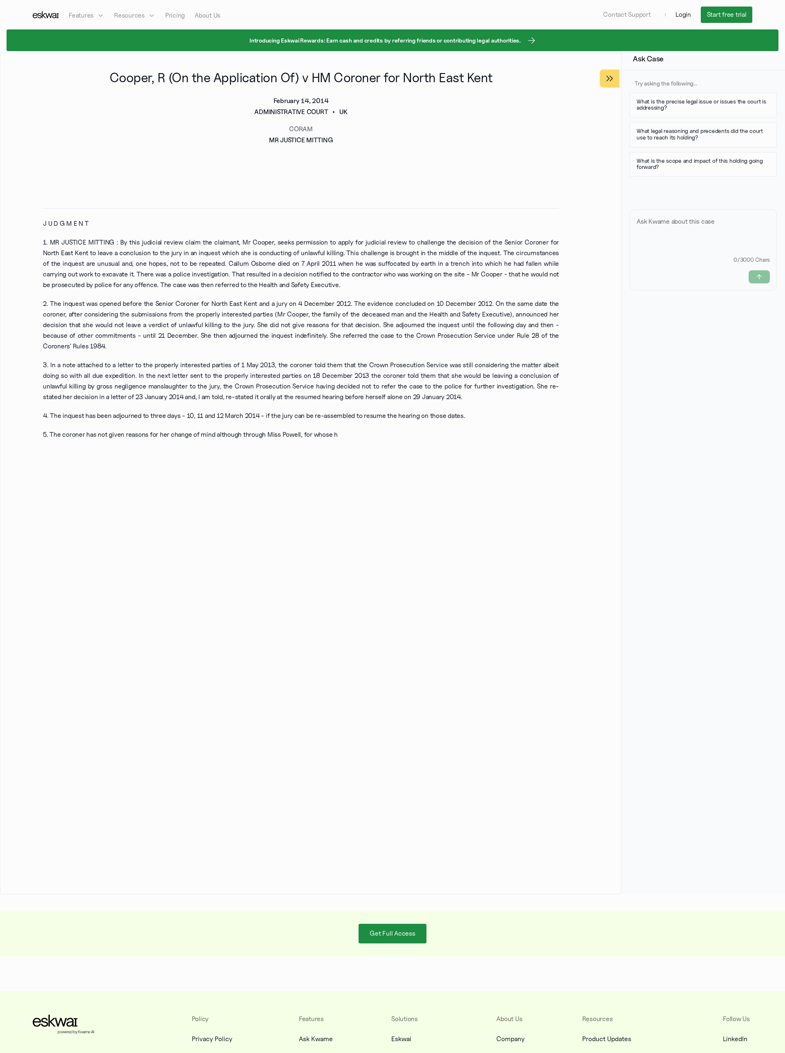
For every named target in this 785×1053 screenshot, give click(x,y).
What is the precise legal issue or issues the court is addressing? (701, 104)
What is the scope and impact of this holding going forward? (700, 163)
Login (683, 14)
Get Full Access (392, 933)
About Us (207, 15)
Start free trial (727, 14)
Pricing (175, 15)
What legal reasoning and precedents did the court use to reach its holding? (700, 134)
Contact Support (626, 14)
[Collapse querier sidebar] (609, 79)
